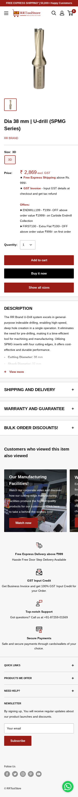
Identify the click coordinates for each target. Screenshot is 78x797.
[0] (70, 13)
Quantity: (10, 244)
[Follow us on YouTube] (39, 774)
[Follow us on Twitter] (15, 774)
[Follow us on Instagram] (23, 774)
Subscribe (17, 740)
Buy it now (39, 273)
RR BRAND (11, 138)
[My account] (62, 13)
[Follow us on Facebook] (7, 774)
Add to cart (39, 260)
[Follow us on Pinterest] (31, 774)
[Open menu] (6, 13)
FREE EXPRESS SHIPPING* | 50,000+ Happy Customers (39, 3)
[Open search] (54, 13)
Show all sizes (39, 287)
